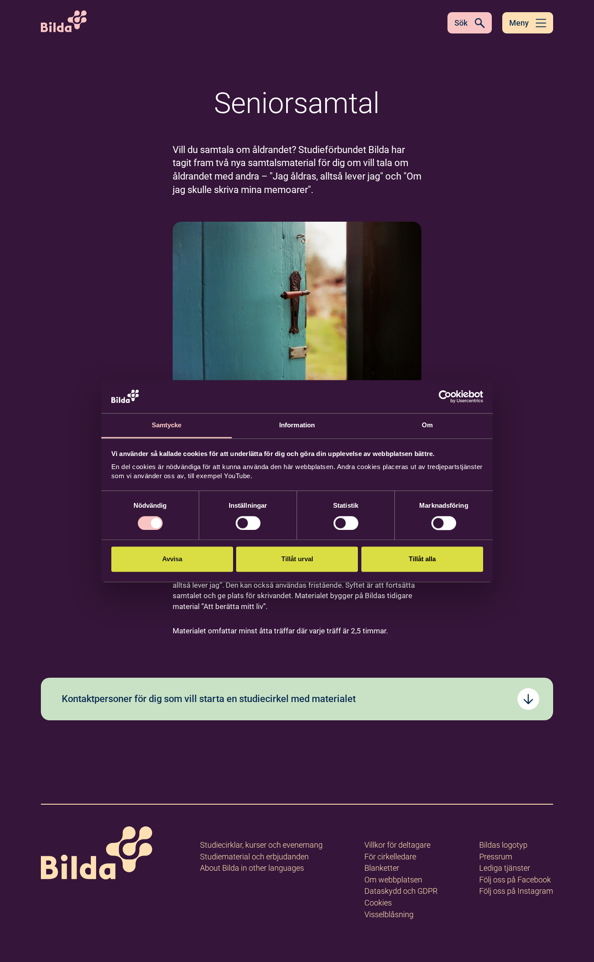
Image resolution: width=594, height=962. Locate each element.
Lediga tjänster (504, 867)
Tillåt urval (297, 559)
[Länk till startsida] (96, 854)
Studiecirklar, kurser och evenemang (261, 844)
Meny (519, 22)
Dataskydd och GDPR (400, 890)
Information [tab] (297, 425)
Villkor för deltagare (397, 844)
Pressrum (495, 856)
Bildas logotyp (503, 844)
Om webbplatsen (393, 879)
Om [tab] (427, 425)
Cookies (378, 902)
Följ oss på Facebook (515, 879)
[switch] (248, 523)
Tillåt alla (422, 559)
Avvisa (172, 559)
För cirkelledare (390, 856)
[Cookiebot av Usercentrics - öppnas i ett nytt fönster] (445, 396)
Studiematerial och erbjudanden (254, 856)
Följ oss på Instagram (516, 890)
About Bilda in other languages (252, 867)
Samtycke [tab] (167, 425)
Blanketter (381, 867)
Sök (460, 22)
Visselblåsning (389, 914)
